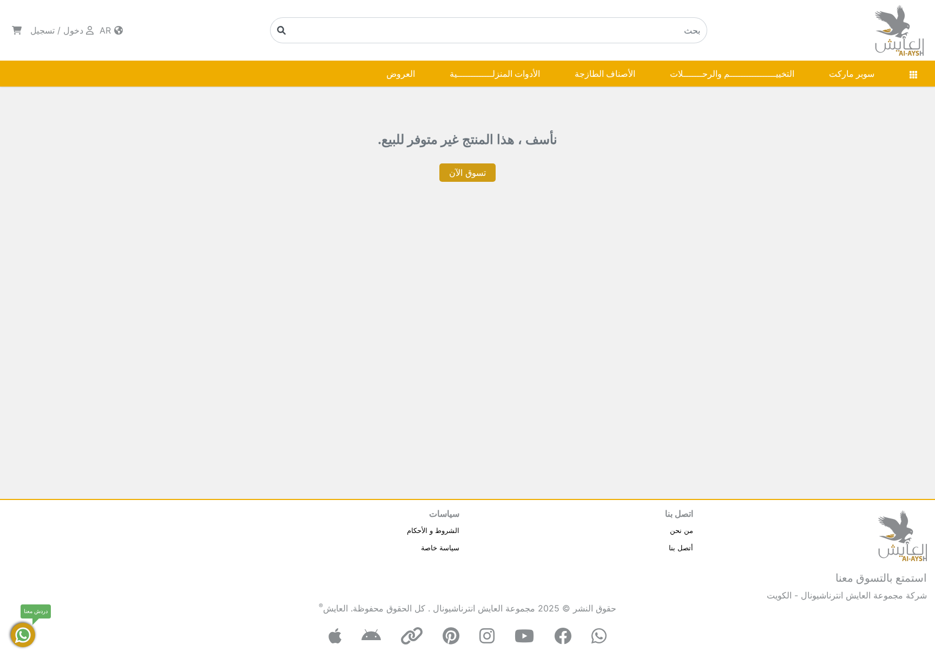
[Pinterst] (451, 636)
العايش (335, 608)
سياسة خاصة (440, 547)
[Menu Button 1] (913, 74)
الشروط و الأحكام (433, 530)
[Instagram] (487, 636)
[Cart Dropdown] (17, 30)
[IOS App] (334, 636)
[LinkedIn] (412, 636)
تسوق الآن (467, 172)
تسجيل (42, 30)
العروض (400, 73)
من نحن (681, 530)
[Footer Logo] (902, 535)
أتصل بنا (681, 547)
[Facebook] (562, 636)
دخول (73, 30)
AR (107, 30)
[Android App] (371, 636)
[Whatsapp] (599, 636)
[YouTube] (524, 636)
